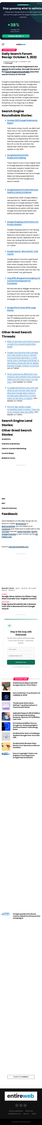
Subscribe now (21, 662)
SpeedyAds (29, 1111)
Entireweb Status (14, 1114)
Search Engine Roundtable (17, 72)
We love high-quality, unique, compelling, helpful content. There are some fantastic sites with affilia (23, 409)
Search (12, 590)
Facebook (6, 529)
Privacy (26, 1114)
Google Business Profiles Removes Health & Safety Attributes (22, 191)
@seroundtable (8, 526)
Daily (18, 588)
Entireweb (8, 63)
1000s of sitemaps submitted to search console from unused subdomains (23, 342)
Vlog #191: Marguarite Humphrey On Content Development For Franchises (23, 281)
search (5, 69)
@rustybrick (21, 523)
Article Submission (16, 1111)
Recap (5, 590)
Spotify (34, 531)
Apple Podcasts (23, 531)
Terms (34, 1114)
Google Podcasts (9, 534)
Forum (24, 588)
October (32, 588)
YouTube (5, 531)
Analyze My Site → (16, 36)
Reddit (9, 346)
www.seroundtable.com (18, 546)
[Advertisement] (21, 479)
